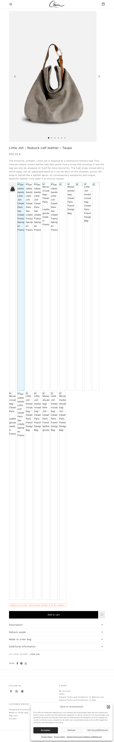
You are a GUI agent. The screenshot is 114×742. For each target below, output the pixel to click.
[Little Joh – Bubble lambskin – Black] (37, 287)
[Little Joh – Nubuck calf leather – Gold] (95, 287)
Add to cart (54, 614)
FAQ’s (62, 694)
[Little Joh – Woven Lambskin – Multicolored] (45, 287)
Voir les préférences (97, 730)
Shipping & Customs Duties (22, 709)
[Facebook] (17, 663)
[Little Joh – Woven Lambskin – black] (79, 287)
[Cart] (103, 4)
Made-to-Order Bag (18, 713)
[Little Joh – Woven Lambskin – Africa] (62, 496)
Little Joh (35, 654)
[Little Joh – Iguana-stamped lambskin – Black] (12, 287)
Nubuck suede (17, 632)
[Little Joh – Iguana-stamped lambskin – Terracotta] (45, 496)
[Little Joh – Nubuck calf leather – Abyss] (29, 496)
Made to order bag (20, 639)
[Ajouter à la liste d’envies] (102, 615)
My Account (64, 691)
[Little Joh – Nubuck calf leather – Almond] (37, 496)
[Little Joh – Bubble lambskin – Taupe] (62, 287)
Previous (15, 76)
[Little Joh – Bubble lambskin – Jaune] (87, 287)
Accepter (45, 730)
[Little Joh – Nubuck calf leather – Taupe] (20, 287)
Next (99, 76)
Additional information (22, 646)
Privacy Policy (47, 737)
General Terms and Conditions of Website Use (84, 737)
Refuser (72, 730)
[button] (108, 706)
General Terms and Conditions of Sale (77, 700)
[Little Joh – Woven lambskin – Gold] (12, 496)
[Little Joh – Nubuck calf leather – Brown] (54, 287)
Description (16, 624)
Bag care (13, 716)
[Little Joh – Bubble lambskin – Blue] (70, 287)
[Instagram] (16, 691)
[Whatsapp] (26, 663)
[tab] (57, 624)
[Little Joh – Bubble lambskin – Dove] (54, 496)
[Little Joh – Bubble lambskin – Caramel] (29, 287)
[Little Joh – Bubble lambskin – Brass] (20, 496)
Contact (13, 719)
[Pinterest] (21, 663)
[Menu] (10, 4)
